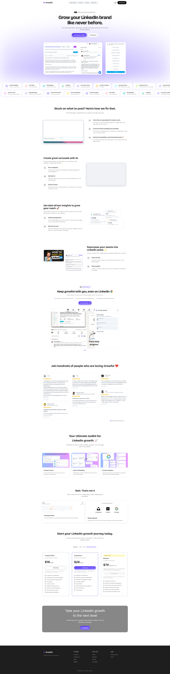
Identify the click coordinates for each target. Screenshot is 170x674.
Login (115, 2)
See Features (93, 35)
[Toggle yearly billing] (80, 547)
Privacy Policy (114, 654)
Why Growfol (73, 2)
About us (76, 654)
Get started (56, 567)
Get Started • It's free (79, 35)
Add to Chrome (84, 302)
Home (93, 654)
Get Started (122, 2)
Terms (112, 657)
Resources (93, 2)
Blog (75, 659)
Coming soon (114, 573)
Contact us (76, 657)
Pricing (87, 2)
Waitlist (75, 661)
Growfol (49, 3)
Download (94, 661)
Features (81, 2)
